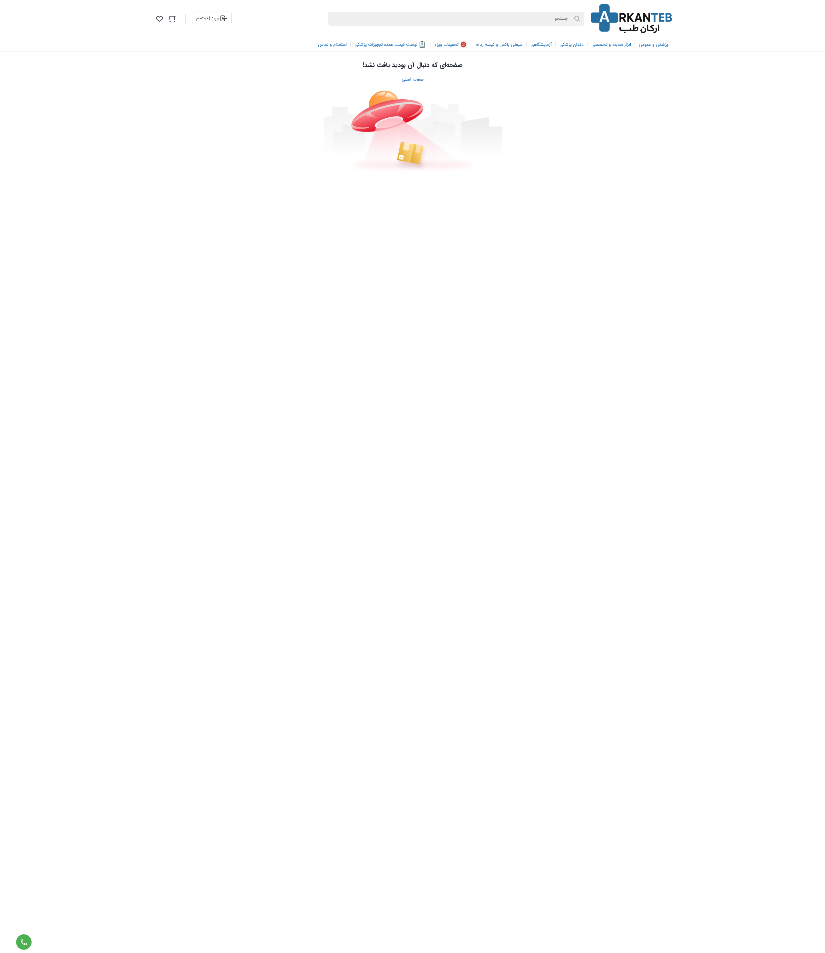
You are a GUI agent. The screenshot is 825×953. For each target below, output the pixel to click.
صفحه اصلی (413, 79)
